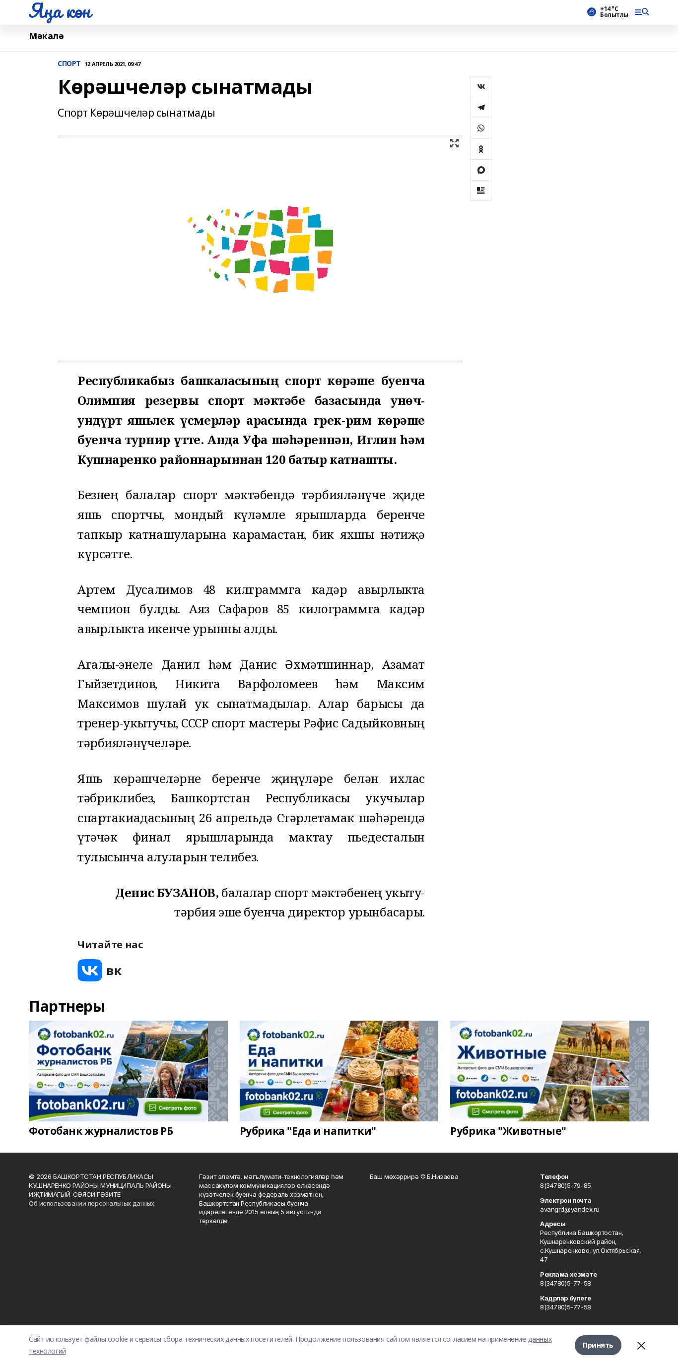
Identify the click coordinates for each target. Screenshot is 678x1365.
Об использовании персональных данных (91, 1203)
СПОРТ (69, 64)
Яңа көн (59, 10)
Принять (598, 1345)
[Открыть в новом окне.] (99, 970)
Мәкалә (46, 36)
